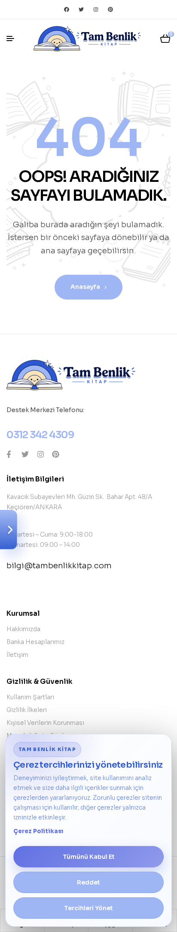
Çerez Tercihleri (8, 529)
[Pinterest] (110, 9)
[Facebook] (66, 9)
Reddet (88, 882)
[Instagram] (96, 9)
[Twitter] (81, 9)
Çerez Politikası (38, 831)
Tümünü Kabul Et (89, 857)
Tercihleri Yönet (88, 908)
